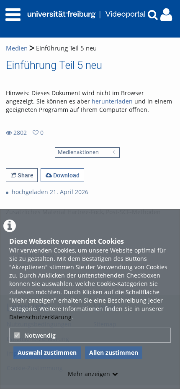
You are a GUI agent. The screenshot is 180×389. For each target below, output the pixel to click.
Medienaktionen (78, 152)
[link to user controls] (166, 15)
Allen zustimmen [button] (113, 352)
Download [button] (66, 175)
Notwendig (40, 335)
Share (24, 175)
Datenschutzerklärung (40, 317)
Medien (17, 48)
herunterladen (112, 101)
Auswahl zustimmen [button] (47, 352)
